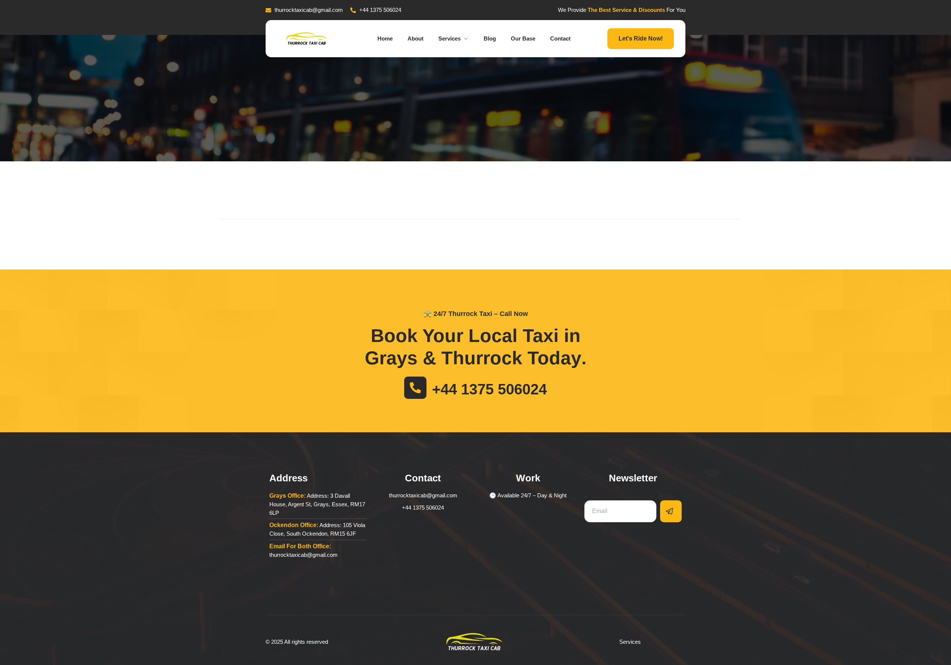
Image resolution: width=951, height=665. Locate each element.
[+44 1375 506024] (415, 388)
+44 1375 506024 (489, 389)
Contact (560, 38)
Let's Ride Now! (641, 38)
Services (449, 38)
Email (592, 496)
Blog (490, 38)
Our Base (523, 38)
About (415, 38)
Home (385, 38)
